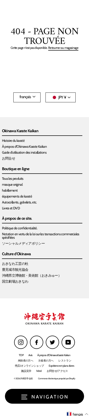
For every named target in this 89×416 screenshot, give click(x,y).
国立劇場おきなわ (15, 281)
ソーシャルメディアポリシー (23, 243)
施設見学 (26, 371)
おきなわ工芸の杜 (15, 263)
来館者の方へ (25, 360)
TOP (21, 355)
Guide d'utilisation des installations (24, 152)
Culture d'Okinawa (16, 254)
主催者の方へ (45, 360)
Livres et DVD (11, 208)
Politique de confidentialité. (20, 228)
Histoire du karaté (13, 140)
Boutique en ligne (15, 169)
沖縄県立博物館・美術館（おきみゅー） (32, 275)
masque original (12, 184)
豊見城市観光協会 (15, 269)
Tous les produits (12, 178)
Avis (30, 355)
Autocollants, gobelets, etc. (19, 202)
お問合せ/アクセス (57, 371)
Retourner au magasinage (63, 48)
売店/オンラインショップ (29, 365)
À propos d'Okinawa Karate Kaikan (24, 146)
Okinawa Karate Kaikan (20, 131)
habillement (10, 190)
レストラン (64, 360)
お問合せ (8, 158)
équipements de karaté (17, 196)
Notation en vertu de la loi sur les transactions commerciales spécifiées (40, 235)
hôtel (39, 371)
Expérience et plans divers (61, 365)
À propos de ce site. (17, 219)
